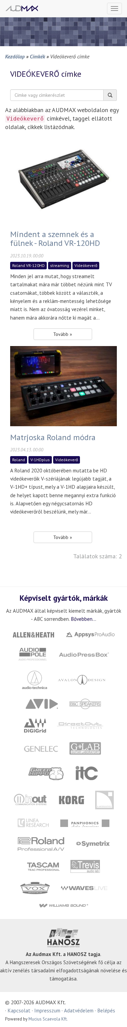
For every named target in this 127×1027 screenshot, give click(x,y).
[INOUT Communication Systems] (31, 799)
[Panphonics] (85, 823)
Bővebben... (83, 618)
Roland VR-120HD (28, 265)
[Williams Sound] (63, 905)
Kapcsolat (18, 1010)
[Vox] (35, 887)
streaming (59, 265)
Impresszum (47, 1010)
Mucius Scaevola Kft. (48, 1019)
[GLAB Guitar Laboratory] (86, 748)
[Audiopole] (32, 653)
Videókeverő (86, 265)
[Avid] (41, 703)
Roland (18, 459)
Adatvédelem (78, 1010)
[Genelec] (40, 748)
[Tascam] (43, 866)
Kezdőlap (15, 56)
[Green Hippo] (46, 773)
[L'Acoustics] (105, 799)
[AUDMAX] (21, 8)
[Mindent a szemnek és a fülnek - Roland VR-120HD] (63, 182)
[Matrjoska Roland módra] (63, 385)
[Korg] (72, 799)
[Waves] (84, 887)
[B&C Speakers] (85, 703)
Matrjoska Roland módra (53, 437)
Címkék (37, 56)
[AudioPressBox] (84, 653)
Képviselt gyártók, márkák (64, 598)
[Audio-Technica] (34, 679)
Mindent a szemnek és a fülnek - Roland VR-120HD (55, 238)
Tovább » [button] (62, 334)
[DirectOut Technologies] (80, 725)
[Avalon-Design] (82, 679)
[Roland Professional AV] (41, 843)
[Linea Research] (33, 823)
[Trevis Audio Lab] (85, 866)
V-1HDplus (40, 459)
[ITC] (86, 773)
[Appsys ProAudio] (90, 634)
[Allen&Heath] (33, 634)
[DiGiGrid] (34, 725)
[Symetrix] (92, 843)
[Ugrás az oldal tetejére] (113, 1013)
